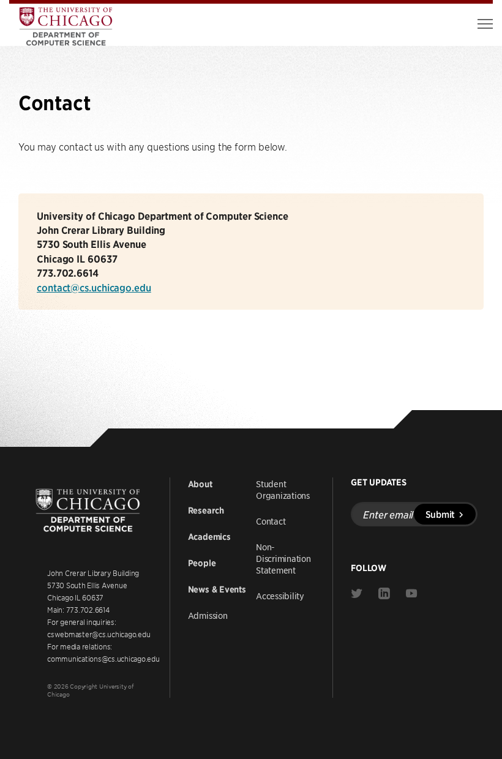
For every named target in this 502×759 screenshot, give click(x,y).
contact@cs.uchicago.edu (94, 287)
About (200, 484)
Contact (270, 520)
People (202, 563)
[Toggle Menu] (485, 24)
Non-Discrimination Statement (283, 558)
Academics (209, 536)
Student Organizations (283, 489)
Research (206, 510)
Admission (208, 615)
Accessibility (280, 595)
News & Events (217, 589)
